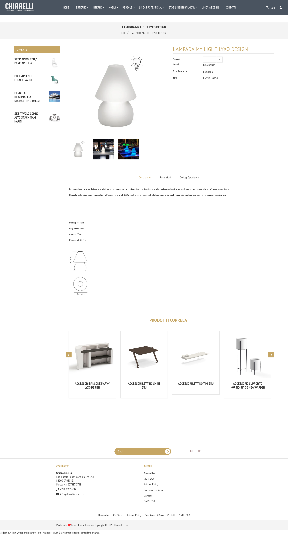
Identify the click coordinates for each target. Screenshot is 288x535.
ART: (175, 78)
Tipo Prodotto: (180, 71)
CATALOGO (149, 501)
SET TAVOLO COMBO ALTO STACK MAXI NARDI (26, 117)
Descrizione (145, 177)
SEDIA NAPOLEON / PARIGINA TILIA (25, 61)
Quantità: (176, 59)
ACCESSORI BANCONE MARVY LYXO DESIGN (92, 385)
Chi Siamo (149, 478)
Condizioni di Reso (153, 490)
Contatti (148, 495)
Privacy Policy (151, 484)
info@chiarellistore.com (72, 494)
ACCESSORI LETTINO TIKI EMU (196, 383)
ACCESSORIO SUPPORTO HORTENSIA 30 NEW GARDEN (248, 385)
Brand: (176, 64)
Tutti (123, 33)
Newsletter (149, 473)
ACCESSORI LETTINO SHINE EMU (144, 385)
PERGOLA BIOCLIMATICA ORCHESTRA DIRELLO (27, 97)
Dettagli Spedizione (190, 177)
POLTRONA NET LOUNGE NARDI (23, 78)
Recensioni (165, 177)
